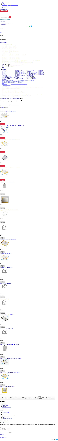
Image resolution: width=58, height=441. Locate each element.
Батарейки (4, 80)
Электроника (4, 79)
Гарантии (3, 2)
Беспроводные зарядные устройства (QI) (8, 77)
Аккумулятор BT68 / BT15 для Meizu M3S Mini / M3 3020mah (9, 372)
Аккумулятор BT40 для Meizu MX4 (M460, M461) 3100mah (9, 344)
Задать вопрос (2, 21)
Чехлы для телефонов (41, 74)
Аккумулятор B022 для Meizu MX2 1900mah (7, 314)
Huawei (7, 64)
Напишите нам (4, 408)
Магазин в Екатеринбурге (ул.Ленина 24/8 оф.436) (10, 5)
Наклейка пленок (29, 94)
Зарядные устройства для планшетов (20, 73)
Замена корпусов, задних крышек (7, 96)
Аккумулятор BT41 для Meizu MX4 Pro (6, 267)
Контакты (3, 403)
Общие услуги (29, 95)
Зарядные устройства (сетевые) (20, 72)
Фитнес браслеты (31, 80)
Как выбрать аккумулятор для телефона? (8, 415)
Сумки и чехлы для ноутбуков (31, 78)
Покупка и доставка (5, 405)
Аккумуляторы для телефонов (15, 98)
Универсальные (25, 64)
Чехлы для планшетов (41, 73)
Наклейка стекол (11, 66)
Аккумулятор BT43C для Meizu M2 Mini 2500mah (8, 111)
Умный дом (20, 82)
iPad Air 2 (16, 60)
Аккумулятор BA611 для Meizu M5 (5, 253)
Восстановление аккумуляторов (7, 94)
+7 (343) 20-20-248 (3, 24)
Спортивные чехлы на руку (31, 77)
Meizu (7, 65)
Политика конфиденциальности (7, 418)
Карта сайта (2, 434)
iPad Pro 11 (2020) (17, 61)
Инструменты (17, 76)
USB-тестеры (4, 72)
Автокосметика (4, 84)
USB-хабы (4, 74)
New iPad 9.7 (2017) (37, 60)
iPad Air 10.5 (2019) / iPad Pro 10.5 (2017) (8, 61)
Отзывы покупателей (5, 412)
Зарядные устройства (14, 84)
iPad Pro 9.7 (23, 61)
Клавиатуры (4, 82)
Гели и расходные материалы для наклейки (15, 65)
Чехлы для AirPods (40, 70)
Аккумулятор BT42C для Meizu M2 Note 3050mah (8, 239)
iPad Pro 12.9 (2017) (18, 62)
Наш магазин (4, 406)
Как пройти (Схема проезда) (6, 407)
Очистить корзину (4, 9)
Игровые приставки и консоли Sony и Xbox (19, 95)
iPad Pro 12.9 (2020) (24, 60)
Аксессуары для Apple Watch (6, 76)
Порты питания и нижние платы (32, 96)
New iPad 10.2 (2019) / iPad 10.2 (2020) (27, 62)
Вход (1, 32)
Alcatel (4, 64)
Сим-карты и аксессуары (30, 76)
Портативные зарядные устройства (32, 73)
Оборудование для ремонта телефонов (12, 81)
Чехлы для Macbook (41, 72)
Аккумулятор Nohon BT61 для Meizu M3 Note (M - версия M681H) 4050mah (12, 125)
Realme (7, 66)
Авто (3, 83)
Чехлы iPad (4, 59)
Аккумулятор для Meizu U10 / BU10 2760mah (7, 328)
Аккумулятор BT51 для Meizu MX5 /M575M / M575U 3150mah (10, 139)
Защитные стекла (5, 63)
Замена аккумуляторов (5, 95)
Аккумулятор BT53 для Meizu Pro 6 (5, 283)
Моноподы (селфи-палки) (19, 78)
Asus (3, 66)
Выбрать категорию (3, 42)
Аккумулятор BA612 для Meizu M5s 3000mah (7, 386)
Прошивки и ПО (39, 94)
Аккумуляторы (4, 75)
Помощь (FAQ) (4, 6)
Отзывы (3, 4)
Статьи (3, 3)
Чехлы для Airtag (40, 71)
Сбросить (2, 107)
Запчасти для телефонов (19, 70)
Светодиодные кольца (30, 75)
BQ (3, 67)
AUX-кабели (4, 70)
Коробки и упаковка (16, 96)
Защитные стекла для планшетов (20, 75)
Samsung (6, 67)
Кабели (3, 81)
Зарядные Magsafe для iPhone (19, 71)
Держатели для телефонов (6, 85)
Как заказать (4, 404)
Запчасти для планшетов (6, 78)
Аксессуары (4, 69)
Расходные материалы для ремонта (32, 74)
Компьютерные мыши (9, 80)
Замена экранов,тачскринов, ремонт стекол (19, 94)
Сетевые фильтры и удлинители (23, 80)
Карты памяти (17, 77)
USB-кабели (4, 71)
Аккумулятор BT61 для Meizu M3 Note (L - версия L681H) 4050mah (10, 358)
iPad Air (3, 60)
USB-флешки (4, 73)
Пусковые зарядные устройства (22, 84)
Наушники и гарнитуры (30, 70)
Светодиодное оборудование (10, 82)
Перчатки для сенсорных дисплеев (32, 72)
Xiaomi (10, 64)
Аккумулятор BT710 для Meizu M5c (5, 153)
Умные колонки (20, 81)
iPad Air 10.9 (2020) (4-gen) (6, 62)
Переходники (29, 71)
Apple (3, 65)
